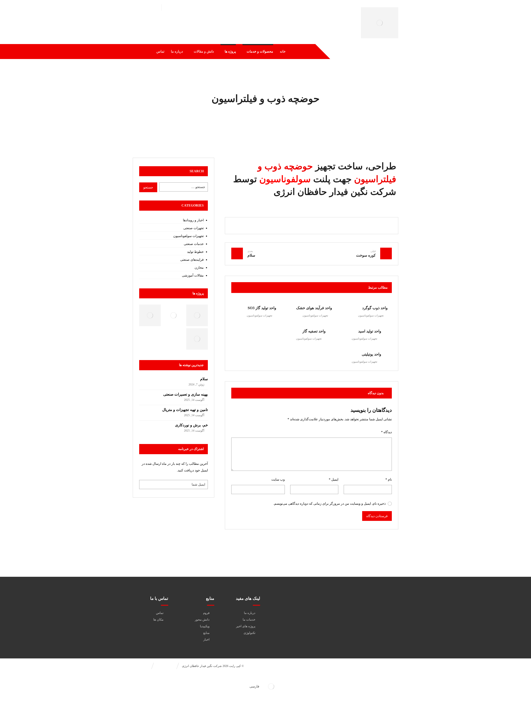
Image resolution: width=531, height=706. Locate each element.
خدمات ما (249, 619)
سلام (204, 379)
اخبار (206, 639)
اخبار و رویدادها (193, 220)
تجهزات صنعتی (193, 228)
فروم (206, 613)
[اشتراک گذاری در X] (349, 225)
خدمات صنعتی (193, 244)
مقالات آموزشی (192, 275)
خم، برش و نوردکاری (191, 425)
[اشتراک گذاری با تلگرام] (287, 225)
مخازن (199, 267)
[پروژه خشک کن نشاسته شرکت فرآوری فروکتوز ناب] (150, 315)
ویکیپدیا (204, 626)
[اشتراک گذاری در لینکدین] (311, 225)
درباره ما (249, 613)
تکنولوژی (249, 633)
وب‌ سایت (278, 479)
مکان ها (158, 619)
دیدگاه (386, 432)
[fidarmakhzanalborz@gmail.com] (374, 605)
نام (388, 479)
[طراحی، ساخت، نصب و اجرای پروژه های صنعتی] (379, 22)
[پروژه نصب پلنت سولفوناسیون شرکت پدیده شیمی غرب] (173, 315)
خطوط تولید (195, 251)
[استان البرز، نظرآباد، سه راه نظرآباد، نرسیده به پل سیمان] (374, 618)
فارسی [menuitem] (254, 686)
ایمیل (333, 479)
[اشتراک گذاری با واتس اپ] (299, 225)
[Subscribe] (144, 484)
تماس (159, 613)
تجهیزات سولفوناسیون (371, 315)
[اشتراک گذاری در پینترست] (336, 225)
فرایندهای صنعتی (191, 259)
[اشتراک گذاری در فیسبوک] (361, 225)
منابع (206, 633)
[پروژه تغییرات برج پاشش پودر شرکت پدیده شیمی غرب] (197, 315)
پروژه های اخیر (245, 626)
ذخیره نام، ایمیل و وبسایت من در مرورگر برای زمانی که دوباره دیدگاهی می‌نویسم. (329, 503)
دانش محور (202, 619)
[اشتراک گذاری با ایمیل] (274, 225)
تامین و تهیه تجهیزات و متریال (185, 410)
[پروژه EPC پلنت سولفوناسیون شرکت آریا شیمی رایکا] (197, 339)
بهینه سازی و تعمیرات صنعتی (185, 394)
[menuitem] (265, 686)
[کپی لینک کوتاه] (262, 225)
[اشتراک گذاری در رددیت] (324, 225)
